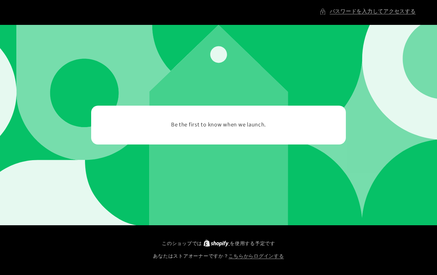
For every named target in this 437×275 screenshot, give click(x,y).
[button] (367, 11)
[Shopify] (216, 243)
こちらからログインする (256, 256)
